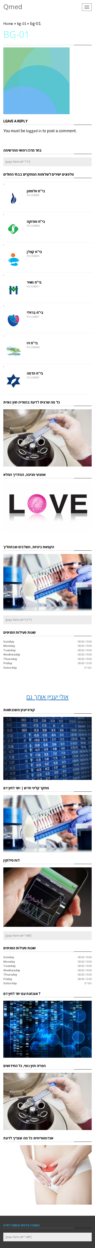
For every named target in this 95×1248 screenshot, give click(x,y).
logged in (34, 130)
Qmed (12, 6)
